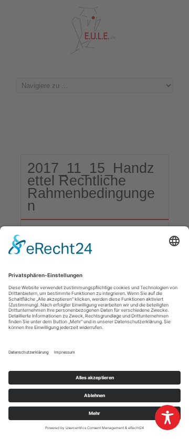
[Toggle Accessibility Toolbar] (167, 417)
